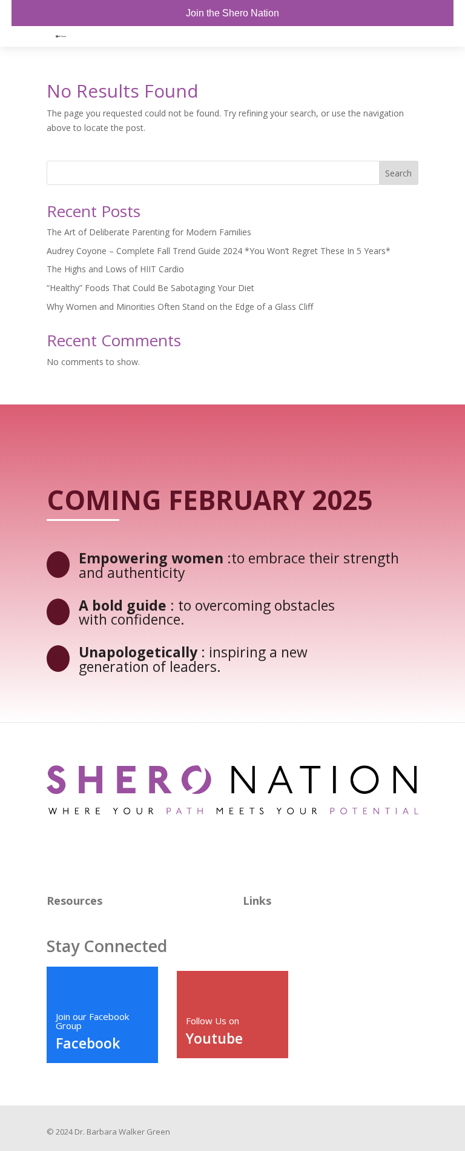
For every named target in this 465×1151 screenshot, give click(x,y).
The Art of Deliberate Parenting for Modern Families (149, 232)
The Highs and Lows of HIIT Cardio (115, 269)
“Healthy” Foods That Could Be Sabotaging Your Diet (150, 288)
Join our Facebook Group (92, 1021)
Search (398, 173)
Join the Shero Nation (232, 13)
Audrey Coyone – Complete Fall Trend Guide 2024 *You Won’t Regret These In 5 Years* (219, 251)
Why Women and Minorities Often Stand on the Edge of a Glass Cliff (180, 306)
